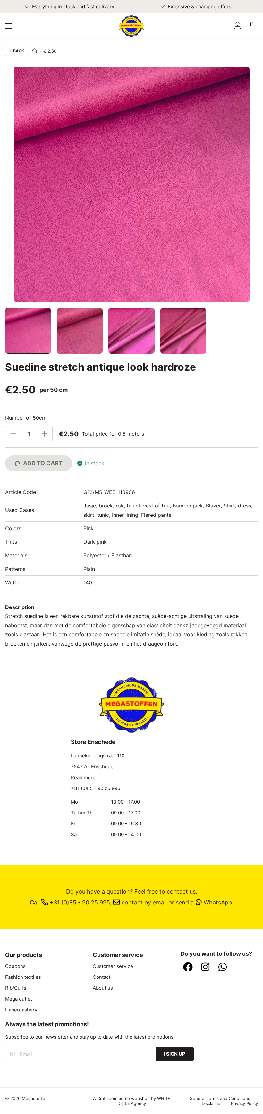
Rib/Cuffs (15, 988)
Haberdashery (21, 1010)
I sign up (174, 1054)
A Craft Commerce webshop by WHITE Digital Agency (131, 1101)
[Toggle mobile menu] (8, 26)
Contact (101, 977)
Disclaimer (212, 1103)
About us (103, 988)
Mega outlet (18, 999)
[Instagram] (205, 967)
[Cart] (252, 26)
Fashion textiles (23, 977)
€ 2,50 (49, 51)
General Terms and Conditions (220, 1098)
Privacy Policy (244, 1103)
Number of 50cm (26, 418)
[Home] (34, 51)
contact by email (144, 902)
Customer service (113, 966)
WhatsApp (218, 902)
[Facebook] (188, 967)
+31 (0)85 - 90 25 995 (95, 788)
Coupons (15, 966)
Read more (83, 777)
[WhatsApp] (222, 967)
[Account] (237, 26)
